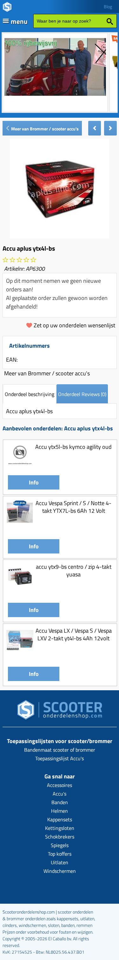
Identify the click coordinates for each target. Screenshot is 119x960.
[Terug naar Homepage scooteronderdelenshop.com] (59, 712)
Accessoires (59, 785)
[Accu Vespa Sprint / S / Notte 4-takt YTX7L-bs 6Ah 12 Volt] (19, 524)
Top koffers (59, 854)
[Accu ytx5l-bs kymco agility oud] (19, 468)
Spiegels (60, 845)
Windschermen (59, 871)
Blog (108, 6)
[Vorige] (94, 128)
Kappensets (59, 819)
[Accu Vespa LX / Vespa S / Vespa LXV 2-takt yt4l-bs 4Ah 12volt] (19, 651)
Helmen (59, 811)
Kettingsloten (59, 828)
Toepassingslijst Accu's (59, 758)
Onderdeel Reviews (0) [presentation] (82, 394)
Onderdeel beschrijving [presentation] (29, 394)
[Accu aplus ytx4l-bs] (59, 236)
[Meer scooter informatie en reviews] (19, 260)
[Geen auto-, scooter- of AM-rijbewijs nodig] (55, 96)
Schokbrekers (59, 836)
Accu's (59, 793)
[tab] (29, 394)
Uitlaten (59, 862)
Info (34, 482)
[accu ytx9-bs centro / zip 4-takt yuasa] (19, 588)
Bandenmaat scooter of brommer (59, 750)
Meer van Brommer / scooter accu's (44, 128)
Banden (59, 802)
